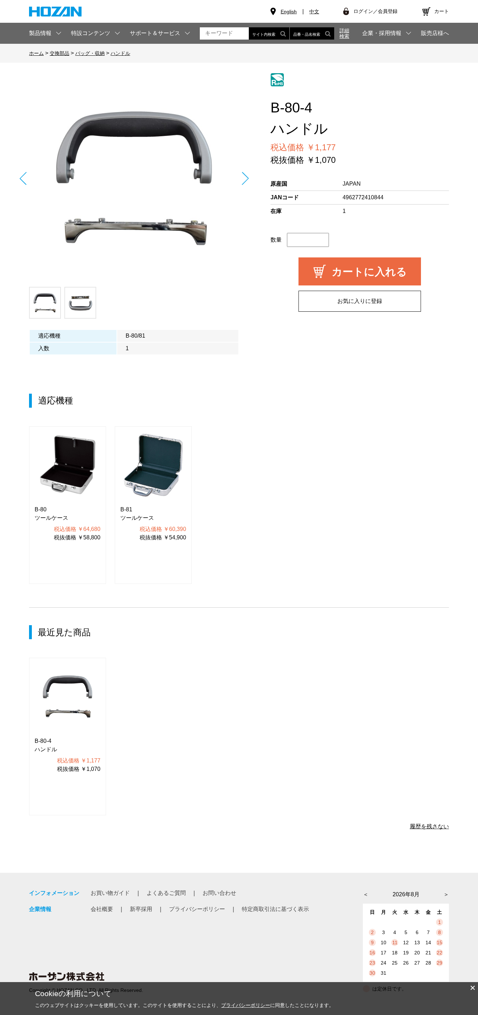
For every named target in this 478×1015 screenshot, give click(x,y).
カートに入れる (369, 271)
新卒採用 (141, 909)
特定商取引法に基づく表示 (275, 909)
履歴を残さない (429, 826)
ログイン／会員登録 (375, 11)
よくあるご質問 (166, 893)
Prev (23, 178)
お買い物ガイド (110, 893)
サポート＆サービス (155, 33)
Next (245, 178)
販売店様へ (435, 33)
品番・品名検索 (306, 34)
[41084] (45, 303)
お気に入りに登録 (359, 301)
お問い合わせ (219, 893)
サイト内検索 (263, 34)
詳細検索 (344, 33)
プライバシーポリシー (197, 909)
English (289, 11)
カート (441, 11)
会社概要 (102, 909)
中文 (314, 11)
